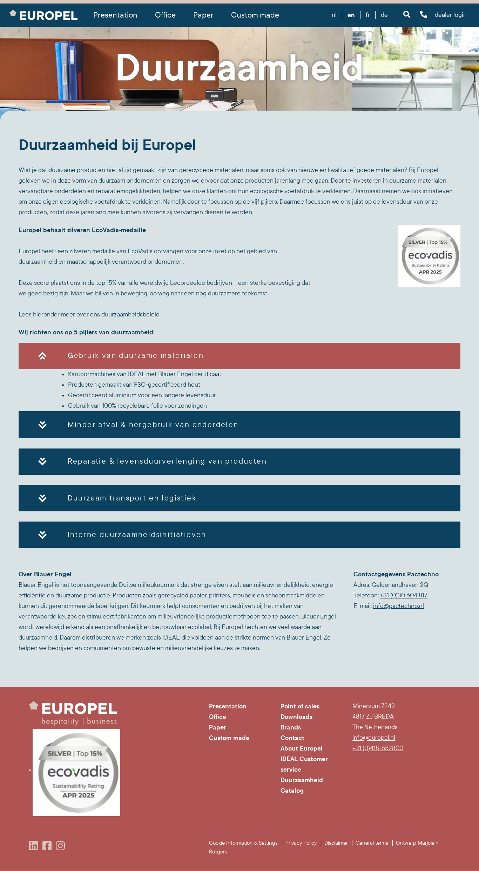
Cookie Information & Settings (243, 843)
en (351, 15)
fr (368, 15)
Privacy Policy (301, 843)
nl (334, 15)
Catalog (292, 790)
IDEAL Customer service (304, 764)
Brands (291, 727)
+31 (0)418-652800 (377, 748)
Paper (217, 727)
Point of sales (300, 706)
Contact (292, 738)
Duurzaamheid (302, 780)
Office (217, 717)
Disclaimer (336, 843)
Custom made (255, 15)
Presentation (228, 706)
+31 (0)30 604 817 (403, 595)
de (384, 15)
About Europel (302, 748)
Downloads (296, 717)
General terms (372, 843)
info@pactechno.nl (398, 606)
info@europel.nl (373, 737)
